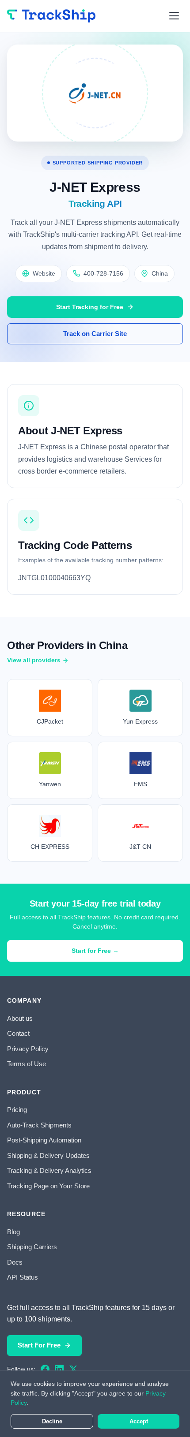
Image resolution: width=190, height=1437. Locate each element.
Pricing (17, 1109)
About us (20, 1018)
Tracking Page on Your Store (48, 1186)
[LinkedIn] (59, 1369)
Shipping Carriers (32, 1246)
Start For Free (39, 1345)
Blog (13, 1231)
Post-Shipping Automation (44, 1140)
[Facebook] (45, 1369)
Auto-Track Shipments (39, 1125)
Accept (138, 1421)
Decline (52, 1421)
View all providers (34, 660)
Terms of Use (26, 1063)
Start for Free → (95, 950)
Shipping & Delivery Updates (48, 1155)
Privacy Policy (28, 1049)
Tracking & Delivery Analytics (49, 1170)
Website (44, 273)
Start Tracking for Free (89, 306)
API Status (22, 1277)
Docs (15, 1262)
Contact (18, 1033)
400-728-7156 (103, 273)
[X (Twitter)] (73, 1369)
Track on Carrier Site (95, 333)
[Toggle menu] (174, 16)
